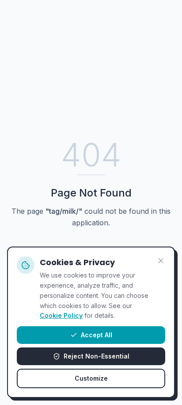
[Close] (160, 260)
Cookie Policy (61, 315)
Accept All (96, 335)
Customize (91, 378)
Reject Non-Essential (96, 356)
